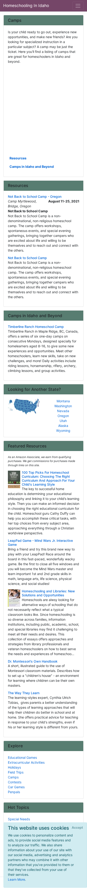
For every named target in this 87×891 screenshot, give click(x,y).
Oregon (63, 416)
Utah (63, 421)
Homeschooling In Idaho (26, 5)
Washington (63, 406)
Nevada (63, 411)
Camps (13, 777)
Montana (63, 401)
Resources (18, 158)
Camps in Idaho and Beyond (32, 167)
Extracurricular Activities (26, 762)
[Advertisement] (43, 109)
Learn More (16, 879)
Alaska (63, 426)
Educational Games (22, 757)
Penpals (14, 792)
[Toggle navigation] (78, 6)
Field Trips (15, 772)
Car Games (16, 787)
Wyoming (63, 431)
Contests (14, 782)
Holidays (14, 767)
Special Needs (19, 819)
